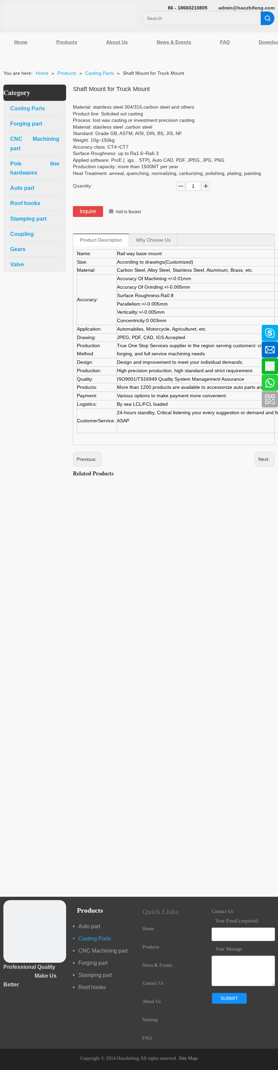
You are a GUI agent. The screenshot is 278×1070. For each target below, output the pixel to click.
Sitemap (150, 1019)
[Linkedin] (8, 347)
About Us (117, 42)
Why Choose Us (153, 240)
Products (66, 42)
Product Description (101, 240)
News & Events (174, 42)
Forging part (92, 963)
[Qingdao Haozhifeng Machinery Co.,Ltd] (69, 15)
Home (20, 42)
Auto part (89, 926)
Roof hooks (92, 987)
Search (267, 18)
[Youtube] (8, 383)
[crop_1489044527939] (34, 931)
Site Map (188, 1058)
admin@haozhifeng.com (246, 7)
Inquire (88, 211)
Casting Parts (94, 938)
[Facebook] (8, 329)
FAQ (225, 42)
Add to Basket (128, 211)
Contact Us (152, 983)
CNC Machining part (102, 951)
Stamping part (95, 975)
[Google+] (8, 365)
